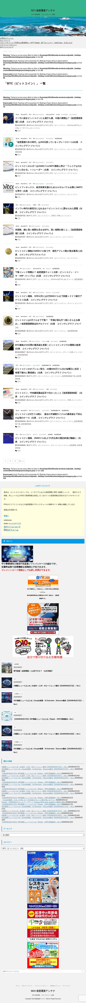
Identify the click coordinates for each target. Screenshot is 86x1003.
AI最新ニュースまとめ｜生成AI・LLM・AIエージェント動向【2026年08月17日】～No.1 (35, 811)
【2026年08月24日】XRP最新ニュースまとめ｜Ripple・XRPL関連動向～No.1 (31, 782)
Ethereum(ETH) (73, 125)
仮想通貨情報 (73, 331)
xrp (65, 279)
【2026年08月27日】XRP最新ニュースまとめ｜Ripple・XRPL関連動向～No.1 (43, 719)
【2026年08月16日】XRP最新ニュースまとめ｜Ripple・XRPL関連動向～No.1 (31, 813)
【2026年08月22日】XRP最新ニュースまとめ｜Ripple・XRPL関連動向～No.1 (31, 789)
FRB (58, 216)
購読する (9, 541)
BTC (47, 125)
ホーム (18, 986)
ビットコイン (35, 128)
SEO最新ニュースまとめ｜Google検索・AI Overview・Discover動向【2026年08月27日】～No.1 (38, 769)
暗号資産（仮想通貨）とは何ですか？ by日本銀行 (33, 671)
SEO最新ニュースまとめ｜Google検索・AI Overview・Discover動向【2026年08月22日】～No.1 (38, 784)
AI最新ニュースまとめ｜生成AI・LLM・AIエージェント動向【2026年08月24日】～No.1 (47, 734)
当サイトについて (6, 47)
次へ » (21, 461)
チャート (70, 279)
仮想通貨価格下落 (68, 376)
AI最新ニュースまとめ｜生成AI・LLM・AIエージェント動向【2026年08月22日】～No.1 (35, 791)
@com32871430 (15, 523)
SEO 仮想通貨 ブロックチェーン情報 (43, 995)
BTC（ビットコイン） (58, 125)
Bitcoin (31, 125)
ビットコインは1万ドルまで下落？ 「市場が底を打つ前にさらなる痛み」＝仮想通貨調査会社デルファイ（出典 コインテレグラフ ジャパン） (48, 324)
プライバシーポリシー (8, 45)
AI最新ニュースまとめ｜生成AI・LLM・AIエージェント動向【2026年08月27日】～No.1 (47, 686)
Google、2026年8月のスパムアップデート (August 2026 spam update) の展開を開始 (33, 802)
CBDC (53, 216)
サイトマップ (5, 40)
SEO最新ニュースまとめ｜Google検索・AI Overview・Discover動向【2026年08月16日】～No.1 (38, 817)
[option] (43, 26)
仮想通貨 (73, 445)
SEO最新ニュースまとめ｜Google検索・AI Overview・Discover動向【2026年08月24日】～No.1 (38, 778)
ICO (18, 131)
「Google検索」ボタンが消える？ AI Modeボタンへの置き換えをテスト (29, 800)
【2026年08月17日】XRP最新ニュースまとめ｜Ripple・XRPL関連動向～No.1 (31, 804)
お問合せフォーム (6, 38)
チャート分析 (68, 352)
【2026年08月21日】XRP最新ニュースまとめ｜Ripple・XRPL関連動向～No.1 (31, 798)
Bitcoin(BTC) (40, 125)
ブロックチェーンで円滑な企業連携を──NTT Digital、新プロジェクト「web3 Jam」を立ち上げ (36, 43)
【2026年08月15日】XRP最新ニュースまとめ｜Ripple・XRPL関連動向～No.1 (31, 822)
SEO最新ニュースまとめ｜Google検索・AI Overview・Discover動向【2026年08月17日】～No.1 (38, 793)
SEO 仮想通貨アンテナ (43, 10)
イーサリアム (24, 128)
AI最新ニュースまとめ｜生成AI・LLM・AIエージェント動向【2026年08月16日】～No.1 (35, 815)
